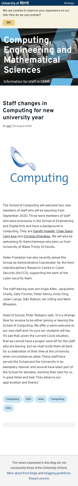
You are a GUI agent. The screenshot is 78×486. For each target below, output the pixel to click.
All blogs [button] (69, 3)
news (41, 399)
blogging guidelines (57, 473)
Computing (12, 399)
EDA (28, 399)
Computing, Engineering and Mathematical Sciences (38, 55)
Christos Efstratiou (37, 237)
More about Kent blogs (22, 473)
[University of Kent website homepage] (16, 3)
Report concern (39, 478)
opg (8, 126)
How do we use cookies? (25, 15)
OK (9, 23)
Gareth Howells (44, 231)
